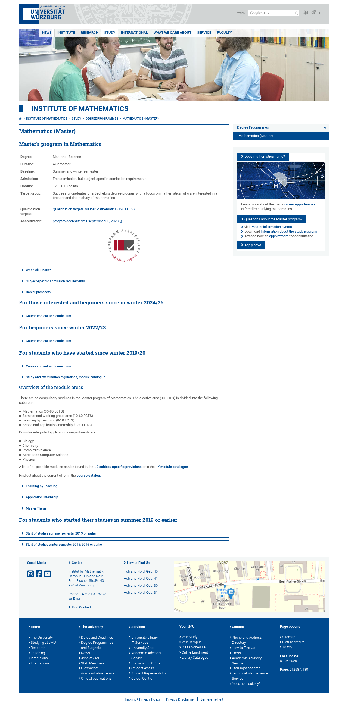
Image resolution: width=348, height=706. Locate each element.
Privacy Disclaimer (180, 699)
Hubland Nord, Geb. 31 (141, 593)
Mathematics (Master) (141, 118)
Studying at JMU (43, 643)
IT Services (139, 643)
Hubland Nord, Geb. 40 (141, 571)
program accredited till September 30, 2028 (86, 221)
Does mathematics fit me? (264, 156)
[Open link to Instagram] (31, 574)
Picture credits (293, 642)
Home (35, 627)
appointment (278, 236)
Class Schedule (194, 647)
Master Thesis (36, 508)
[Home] (20, 118)
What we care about (172, 32)
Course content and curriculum (48, 316)
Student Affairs (142, 668)
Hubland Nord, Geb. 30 (141, 585)
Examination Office (145, 663)
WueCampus (192, 642)
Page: (284, 669)
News (47, 32)
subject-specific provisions (120, 467)
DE (321, 13)
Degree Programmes (102, 118)
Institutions (39, 658)
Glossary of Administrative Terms (97, 670)
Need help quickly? (246, 684)
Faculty (224, 32)
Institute (66, 32)
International (134, 32)
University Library (144, 637)
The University (42, 637)
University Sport (143, 648)
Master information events (271, 227)
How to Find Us (138, 563)
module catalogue (174, 467)
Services (138, 627)
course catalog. (89, 475)
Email (77, 598)
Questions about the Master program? (273, 219)
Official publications (96, 678)
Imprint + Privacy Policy (142, 699)
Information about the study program (289, 231)
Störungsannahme (246, 668)
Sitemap (288, 637)
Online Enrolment (195, 652)
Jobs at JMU (91, 658)
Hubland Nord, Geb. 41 (141, 578)
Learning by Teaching (41, 486)
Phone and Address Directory (247, 640)
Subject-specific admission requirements (55, 281)
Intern (240, 13)
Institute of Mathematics (80, 109)
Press (236, 653)
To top (287, 647)
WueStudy (189, 637)
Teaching (38, 653)
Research (89, 32)
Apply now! (252, 245)
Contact (77, 563)
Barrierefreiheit (211, 699)
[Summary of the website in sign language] (313, 12)
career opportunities (299, 204)
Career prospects (38, 292)
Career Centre (141, 678)
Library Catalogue (195, 657)
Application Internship (42, 497)
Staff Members (92, 663)
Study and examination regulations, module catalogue (65, 377)
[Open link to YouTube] (48, 574)
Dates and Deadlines (97, 637)
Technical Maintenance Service (250, 675)
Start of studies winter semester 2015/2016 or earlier (64, 544)
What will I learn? (38, 270)
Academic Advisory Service (146, 655)
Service (204, 32)
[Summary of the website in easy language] (305, 12)
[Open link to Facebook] (39, 574)
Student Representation (149, 673)
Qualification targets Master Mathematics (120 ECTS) (94, 209)
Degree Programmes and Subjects (97, 645)
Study (109, 32)
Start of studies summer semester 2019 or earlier (61, 533)
